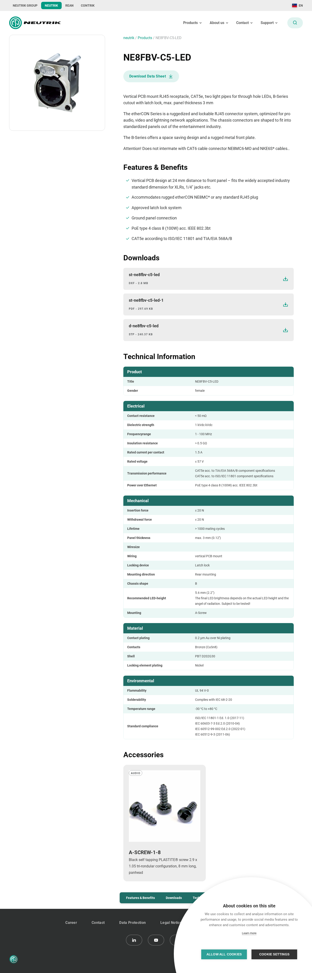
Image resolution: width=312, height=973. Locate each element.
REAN (69, 5)
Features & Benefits (140, 898)
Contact (98, 922)
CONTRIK (88, 5)
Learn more (249, 933)
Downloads (174, 898)
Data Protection (132, 922)
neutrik (129, 38)
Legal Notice (171, 922)
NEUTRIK (51, 5)
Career (71, 922)
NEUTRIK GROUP (25, 5)
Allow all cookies (224, 954)
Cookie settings (274, 954)
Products (145, 38)
